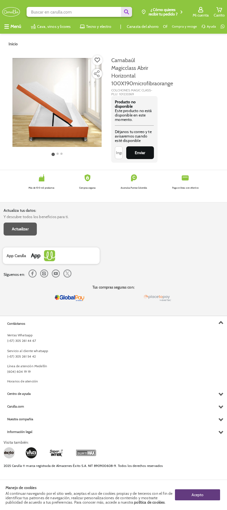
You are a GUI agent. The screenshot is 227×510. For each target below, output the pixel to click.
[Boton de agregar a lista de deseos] (97, 60)
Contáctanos (16, 323)
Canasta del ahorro (143, 26)
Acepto (197, 494)
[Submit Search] (126, 12)
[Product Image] (57, 102)
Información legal (19, 432)
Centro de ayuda (19, 394)
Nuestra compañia (20, 419)
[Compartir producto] (96, 74)
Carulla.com (15, 406)
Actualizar (20, 228)
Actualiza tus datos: (20, 210)
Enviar (140, 152)
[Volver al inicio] (11, 12)
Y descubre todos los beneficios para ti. (36, 217)
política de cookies (149, 502)
